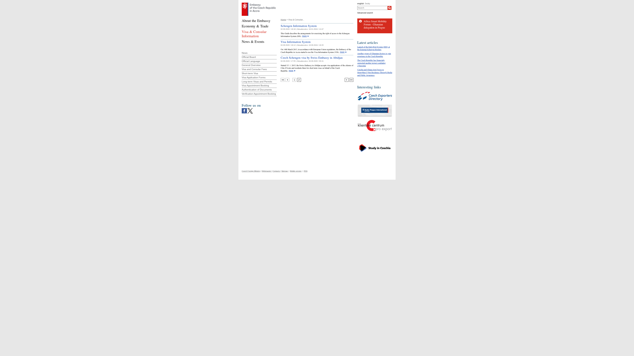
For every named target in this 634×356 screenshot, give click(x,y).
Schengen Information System (299, 26)
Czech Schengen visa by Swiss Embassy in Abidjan (312, 57)
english (360, 3)
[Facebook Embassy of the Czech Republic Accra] (244, 109)
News (244, 53)
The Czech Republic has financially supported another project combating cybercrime (371, 63)
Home (283, 20)
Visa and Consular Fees (254, 69)
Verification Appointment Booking (259, 93)
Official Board (249, 57)
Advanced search (365, 13)
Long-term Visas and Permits (257, 81)
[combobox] (372, 8)
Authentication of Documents (257, 89)
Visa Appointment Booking (255, 85)
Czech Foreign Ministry (251, 171)
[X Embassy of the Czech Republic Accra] (250, 109)
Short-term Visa (250, 73)
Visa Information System (296, 42)
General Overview (251, 65)
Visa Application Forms (253, 77)
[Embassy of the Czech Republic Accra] (259, 3)
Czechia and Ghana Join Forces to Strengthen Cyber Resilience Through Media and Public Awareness (374, 72)
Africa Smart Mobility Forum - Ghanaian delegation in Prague (375, 24)
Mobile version (295, 171)
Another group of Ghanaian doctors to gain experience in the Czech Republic (374, 55)
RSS (305, 171)
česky (367, 3)
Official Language (251, 61)
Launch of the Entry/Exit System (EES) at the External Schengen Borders (373, 48)
